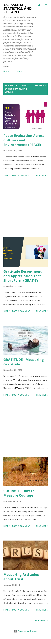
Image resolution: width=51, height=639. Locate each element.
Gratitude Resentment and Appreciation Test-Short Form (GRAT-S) (22, 276)
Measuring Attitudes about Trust (21, 576)
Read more (42, 175)
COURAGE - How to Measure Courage (19, 493)
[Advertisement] (25, 207)
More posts (41, 620)
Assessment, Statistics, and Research (17, 8)
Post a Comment (21, 175)
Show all (40, 85)
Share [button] (6, 175)
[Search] (39, 5)
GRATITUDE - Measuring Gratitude (23, 361)
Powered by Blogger (27, 631)
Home (6, 71)
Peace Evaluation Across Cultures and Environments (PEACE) (23, 140)
